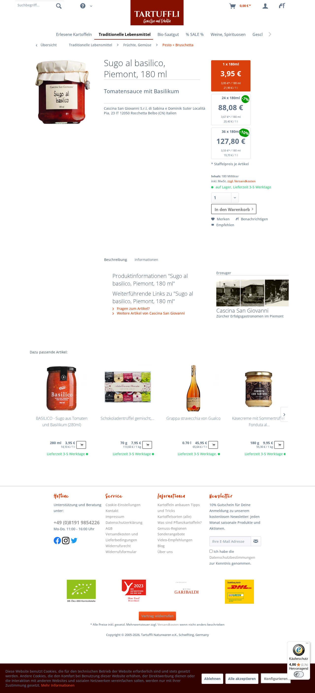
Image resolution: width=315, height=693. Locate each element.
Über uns (165, 551)
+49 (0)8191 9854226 (77, 522)
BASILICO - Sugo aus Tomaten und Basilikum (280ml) (61, 421)
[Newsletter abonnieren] (256, 541)
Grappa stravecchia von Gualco (193, 418)
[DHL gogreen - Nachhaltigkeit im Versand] (239, 591)
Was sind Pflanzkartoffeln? (180, 522)
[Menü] (307, 644)
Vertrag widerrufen (157, 616)
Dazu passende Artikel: (49, 352)
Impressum (115, 516)
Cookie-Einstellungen (123, 504)
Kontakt (112, 510)
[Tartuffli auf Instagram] (65, 547)
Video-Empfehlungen (175, 540)
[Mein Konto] (266, 6)
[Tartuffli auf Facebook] (57, 547)
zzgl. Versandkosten (241, 181)
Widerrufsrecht (118, 545)
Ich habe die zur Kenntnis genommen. (232, 557)
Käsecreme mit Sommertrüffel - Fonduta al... (259, 421)
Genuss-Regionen (172, 528)
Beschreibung (115, 259)
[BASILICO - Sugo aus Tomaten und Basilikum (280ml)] (61, 388)
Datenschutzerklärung (124, 522)
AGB (109, 528)
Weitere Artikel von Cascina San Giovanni (150, 313)
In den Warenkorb (232, 209)
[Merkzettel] (283, 6)
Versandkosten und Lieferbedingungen (122, 537)
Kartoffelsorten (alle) (174, 516)
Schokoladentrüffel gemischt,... (127, 418)
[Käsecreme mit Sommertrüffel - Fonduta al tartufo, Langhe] (259, 388)
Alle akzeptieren (242, 678)
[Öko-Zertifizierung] (81, 591)
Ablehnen (212, 678)
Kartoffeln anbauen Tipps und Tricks (179, 507)
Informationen (146, 259)
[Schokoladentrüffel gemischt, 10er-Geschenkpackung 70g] (127, 388)
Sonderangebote (171, 534)
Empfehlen (224, 225)
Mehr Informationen (58, 685)
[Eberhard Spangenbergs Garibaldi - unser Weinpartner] (186, 591)
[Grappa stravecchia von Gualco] (193, 388)
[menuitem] (283, 6)
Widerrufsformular (121, 551)
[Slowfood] (134, 591)
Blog (161, 545)
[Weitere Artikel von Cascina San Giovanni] (252, 293)
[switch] (299, 674)
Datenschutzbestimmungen (232, 557)
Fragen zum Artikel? (133, 308)
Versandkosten (168, 624)
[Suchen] (59, 6)
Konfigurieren (275, 678)
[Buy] (81, 445)
